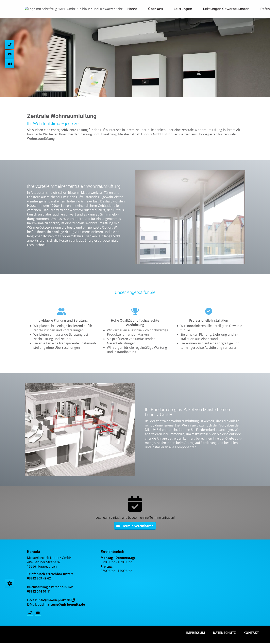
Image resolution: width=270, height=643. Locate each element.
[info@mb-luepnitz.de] (39, 613)
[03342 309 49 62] (31, 613)
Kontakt (251, 633)
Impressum (195, 633)
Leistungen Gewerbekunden (226, 9)
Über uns (155, 9)
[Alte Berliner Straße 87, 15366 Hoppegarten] (9, 63)
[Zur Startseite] (74, 9)
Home (132, 9)
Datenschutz (224, 633)
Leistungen (183, 9)
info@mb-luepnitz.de (54, 600)
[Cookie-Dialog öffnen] (9, 583)
